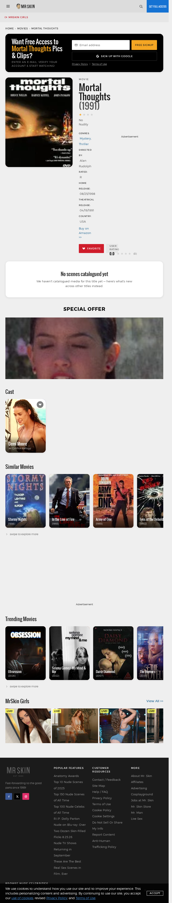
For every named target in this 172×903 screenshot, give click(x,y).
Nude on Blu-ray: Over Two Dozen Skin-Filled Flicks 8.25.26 (70, 831)
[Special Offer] (84, 348)
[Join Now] (158, 6)
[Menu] (8, 6)
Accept (155, 893)
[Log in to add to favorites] (40, 404)
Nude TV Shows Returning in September (65, 849)
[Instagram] (25, 796)
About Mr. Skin (141, 776)
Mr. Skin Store (141, 806)
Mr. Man (137, 812)
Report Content (103, 834)
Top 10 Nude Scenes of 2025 (68, 785)
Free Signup (144, 45)
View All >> (154, 701)
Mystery (85, 138)
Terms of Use (99, 64)
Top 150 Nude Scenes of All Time (69, 797)
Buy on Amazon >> (85, 233)
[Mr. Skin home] (25, 6)
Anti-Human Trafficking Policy (104, 844)
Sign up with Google (117, 56)
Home (9, 28)
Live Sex (136, 818)
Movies (22, 28)
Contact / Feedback (106, 779)
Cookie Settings (103, 816)
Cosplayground (142, 794)
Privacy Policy (80, 64)
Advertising (139, 788)
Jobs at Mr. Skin (142, 800)
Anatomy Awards (66, 776)
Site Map (98, 785)
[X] (17, 796)
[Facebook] (8, 796)
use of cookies (22, 898)
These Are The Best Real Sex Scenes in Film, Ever (67, 867)
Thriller (84, 144)
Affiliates (137, 782)
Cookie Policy (101, 810)
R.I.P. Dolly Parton (67, 818)
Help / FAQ (100, 792)
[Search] (140, 6)
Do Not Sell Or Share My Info (107, 825)
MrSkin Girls (18, 17)
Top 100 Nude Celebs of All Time (69, 809)
